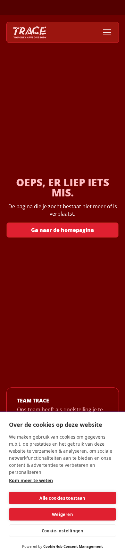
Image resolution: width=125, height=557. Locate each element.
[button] (105, 32)
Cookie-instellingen (63, 531)
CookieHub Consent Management (73, 546)
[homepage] (29, 32)
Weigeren (62, 514)
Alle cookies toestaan (62, 498)
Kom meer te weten (31, 480)
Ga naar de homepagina (62, 230)
